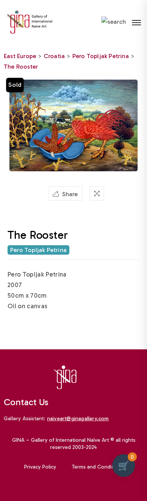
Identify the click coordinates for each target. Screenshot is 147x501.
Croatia (54, 56)
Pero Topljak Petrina (100, 56)
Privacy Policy (40, 467)
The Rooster (21, 66)
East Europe (20, 56)
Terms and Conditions (97, 467)
